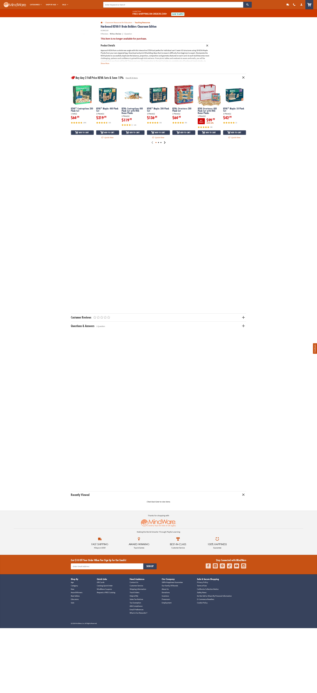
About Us (165, 589)
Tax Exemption (135, 603)
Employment (167, 603)
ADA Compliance (136, 606)
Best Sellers (75, 596)
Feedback (315, 349)
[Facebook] (208, 565)
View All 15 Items (132, 78)
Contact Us (134, 582)
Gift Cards (100, 582)
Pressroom (166, 599)
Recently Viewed (80, 494)
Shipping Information (138, 589)
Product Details (108, 45)
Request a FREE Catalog (106, 592)
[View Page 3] (161, 142)
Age (72, 582)
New (72, 589)
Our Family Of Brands (170, 585)
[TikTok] (229, 565)
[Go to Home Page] (102, 22)
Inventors (165, 596)
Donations (166, 592)
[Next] (164, 142)
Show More (105, 63)
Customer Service (136, 585)
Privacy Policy (202, 582)
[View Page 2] (158, 142)
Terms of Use (202, 585)
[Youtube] (236, 565)
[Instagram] (243, 565)
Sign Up (150, 566)
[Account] (301, 4)
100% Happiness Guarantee (172, 582)
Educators (75, 599)
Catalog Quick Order (105, 585)
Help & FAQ (134, 596)
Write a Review (115, 34)
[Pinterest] (222, 565)
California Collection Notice (207, 589)
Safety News (201, 592)
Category (74, 585)
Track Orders (134, 592)
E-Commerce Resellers (205, 599)
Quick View (108, 137)
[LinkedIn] (215, 565)
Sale (72, 603)
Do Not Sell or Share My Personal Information (214, 596)
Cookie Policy (202, 603)
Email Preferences (136, 609)
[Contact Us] (294, 4)
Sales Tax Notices (136, 599)
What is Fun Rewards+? (138, 613)
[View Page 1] (156, 142)
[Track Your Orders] (288, 4)
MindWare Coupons (104, 589)
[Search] (247, 5)
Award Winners (76, 592)
